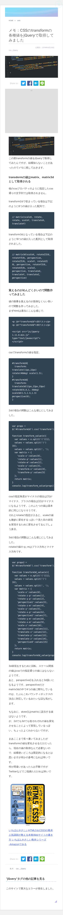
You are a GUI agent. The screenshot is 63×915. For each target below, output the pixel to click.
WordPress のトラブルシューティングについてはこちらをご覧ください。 (31, 897)
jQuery (15, 50)
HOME (11, 20)
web (18, 20)
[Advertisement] (31, 111)
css (10, 50)
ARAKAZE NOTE (14, 12)
